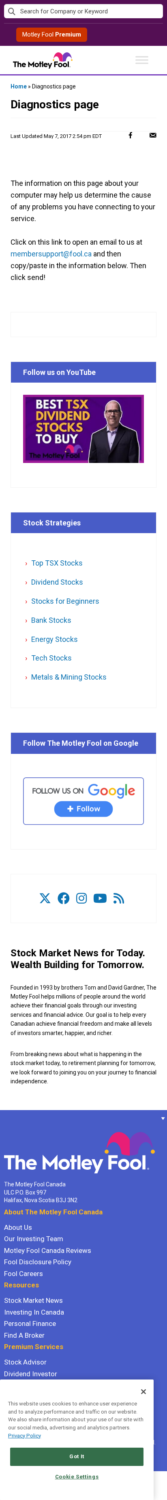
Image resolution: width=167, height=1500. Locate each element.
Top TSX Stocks (57, 563)
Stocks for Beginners (65, 601)
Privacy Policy (24, 1436)
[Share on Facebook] (130, 135)
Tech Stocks (51, 658)
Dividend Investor (30, 1374)
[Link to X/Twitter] (45, 898)
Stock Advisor (25, 1362)
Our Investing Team (33, 1239)
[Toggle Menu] (141, 60)
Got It (76, 1456)
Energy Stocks (54, 639)
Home (19, 86)
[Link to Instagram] (81, 898)
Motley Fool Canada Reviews (47, 1250)
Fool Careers (23, 1274)
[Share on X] (141, 135)
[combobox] (83, 11)
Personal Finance (30, 1323)
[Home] (4, 1118)
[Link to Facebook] (63, 898)
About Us (18, 1227)
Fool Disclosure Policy (37, 1262)
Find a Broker (24, 1335)
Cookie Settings (77, 1477)
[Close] (143, 1392)
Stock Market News (33, 1300)
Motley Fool (51, 34)
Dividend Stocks (57, 582)
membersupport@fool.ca (51, 254)
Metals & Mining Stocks (69, 677)
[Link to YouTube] (100, 898)
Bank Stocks (51, 620)
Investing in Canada (34, 1312)
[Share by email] (153, 135)
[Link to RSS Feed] (118, 898)
